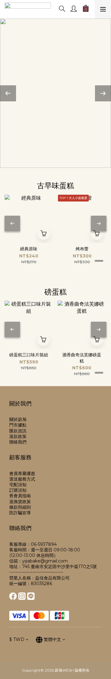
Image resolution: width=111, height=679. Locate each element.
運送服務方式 (22, 479)
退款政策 (18, 436)
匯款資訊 (18, 431)
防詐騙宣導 (20, 513)
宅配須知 (18, 484)
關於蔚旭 (18, 419)
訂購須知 (18, 490)
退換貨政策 (20, 501)
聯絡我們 (18, 442)
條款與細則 (20, 507)
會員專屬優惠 (22, 473)
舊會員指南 (20, 496)
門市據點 (18, 425)
